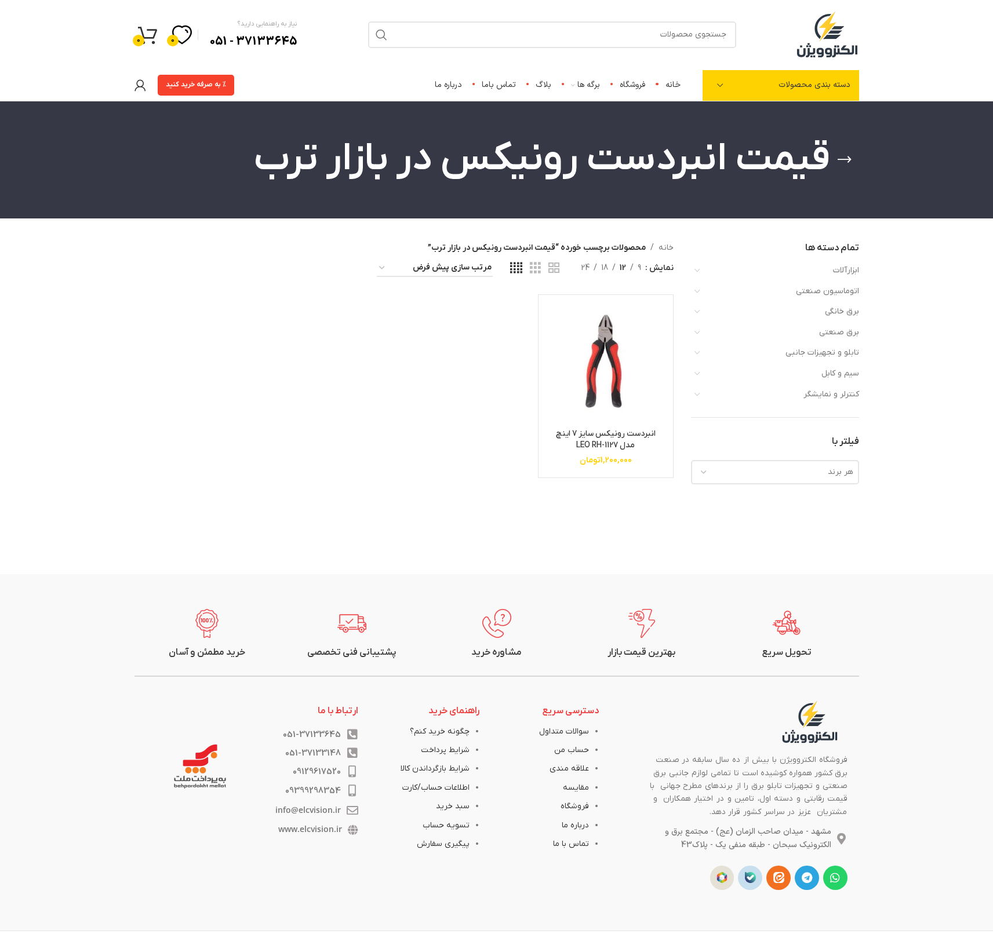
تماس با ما (571, 843)
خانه (666, 247)
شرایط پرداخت (445, 750)
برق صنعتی (839, 332)
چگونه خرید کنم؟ (440, 731)
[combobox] (775, 472)
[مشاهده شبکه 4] (516, 268)
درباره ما (575, 825)
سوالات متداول (564, 731)
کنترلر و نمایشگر (831, 394)
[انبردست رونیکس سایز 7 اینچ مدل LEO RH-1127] (605, 362)
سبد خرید (453, 806)
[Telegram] (807, 878)
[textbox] (775, 472)
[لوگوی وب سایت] (827, 33)
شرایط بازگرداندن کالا (435, 768)
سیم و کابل (840, 373)
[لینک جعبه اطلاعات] (786, 634)
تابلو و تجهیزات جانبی (822, 352)
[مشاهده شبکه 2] (553, 268)
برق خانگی (842, 311)
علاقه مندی (569, 768)
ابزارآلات (846, 270)
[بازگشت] (844, 160)
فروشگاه (575, 806)
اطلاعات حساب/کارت (436, 787)
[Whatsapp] (835, 878)
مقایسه (576, 787)
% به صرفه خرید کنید (196, 84)
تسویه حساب (446, 825)
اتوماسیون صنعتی (827, 291)
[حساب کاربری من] (140, 85)
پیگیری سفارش (443, 843)
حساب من (571, 750)
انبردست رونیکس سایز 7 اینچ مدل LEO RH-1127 (606, 439)
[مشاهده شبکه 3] (535, 268)
